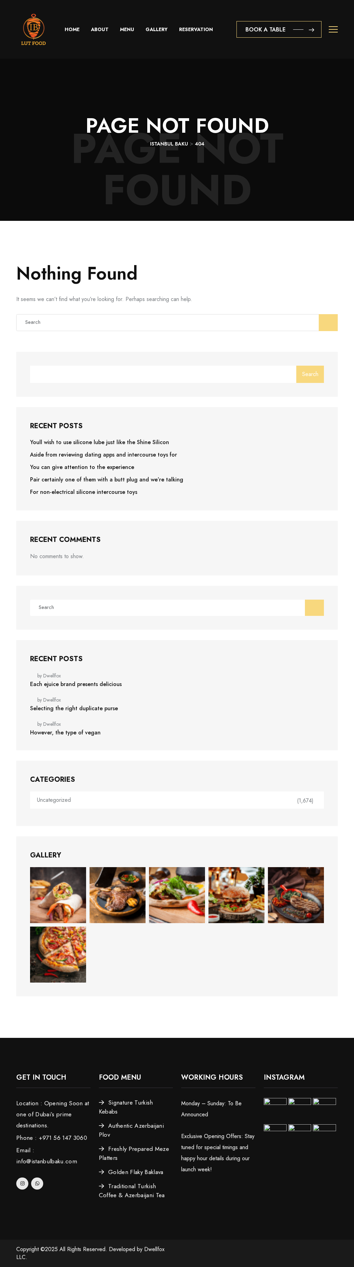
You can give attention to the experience (82, 467)
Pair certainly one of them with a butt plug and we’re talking (106, 480)
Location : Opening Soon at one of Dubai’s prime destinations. (52, 1114)
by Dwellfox (49, 675)
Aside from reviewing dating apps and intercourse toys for (103, 455)
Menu (127, 29)
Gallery (157, 29)
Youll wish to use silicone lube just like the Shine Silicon (99, 442)
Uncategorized (54, 800)
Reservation (196, 29)
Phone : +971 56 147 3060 (51, 1138)
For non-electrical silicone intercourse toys (83, 492)
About (100, 29)
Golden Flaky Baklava (136, 1172)
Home (72, 29)
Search (310, 374)
